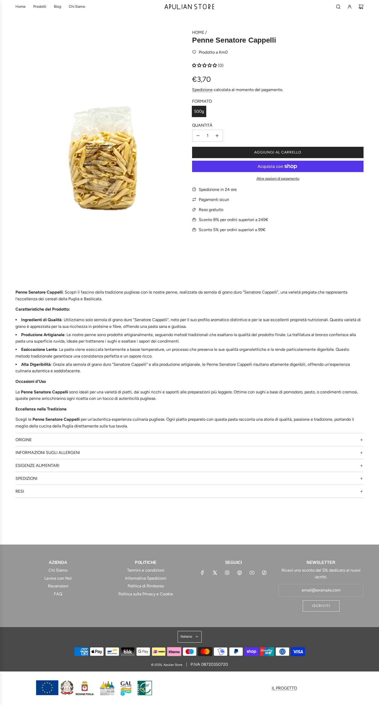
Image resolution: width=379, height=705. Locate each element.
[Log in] (349, 6)
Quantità (202, 125)
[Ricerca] (338, 6)
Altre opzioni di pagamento (278, 178)
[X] (214, 572)
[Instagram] (227, 572)
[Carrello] (361, 6)
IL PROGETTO (284, 688)
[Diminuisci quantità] (198, 135)
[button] (205, 65)
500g (199, 111)
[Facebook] (202, 572)
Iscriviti (321, 606)
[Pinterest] (239, 572)
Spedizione (202, 89)
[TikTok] (264, 572)
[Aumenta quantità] (217, 135)
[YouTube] (252, 572)
